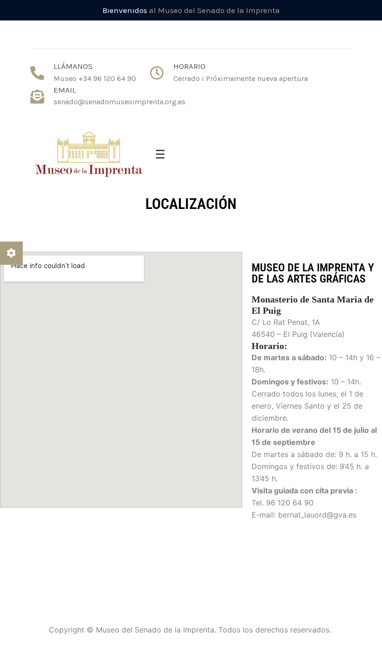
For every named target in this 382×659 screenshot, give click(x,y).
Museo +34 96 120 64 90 (95, 78)
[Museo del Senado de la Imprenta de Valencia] (88, 155)
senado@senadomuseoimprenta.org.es (119, 101)
